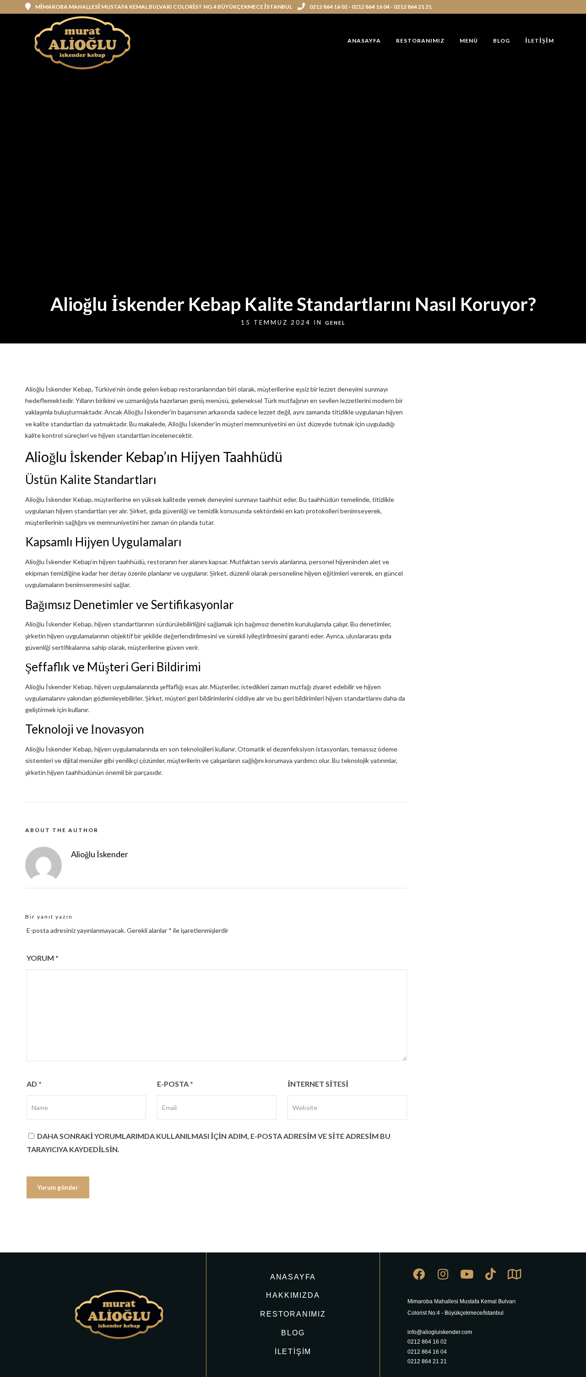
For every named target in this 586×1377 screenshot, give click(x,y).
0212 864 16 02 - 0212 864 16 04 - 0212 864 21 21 (370, 6)
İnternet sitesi (318, 1083)
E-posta (175, 1083)
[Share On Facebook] (22, 1358)
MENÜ (469, 40)
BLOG (501, 40)
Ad (34, 1083)
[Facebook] (419, 1274)
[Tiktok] (490, 1274)
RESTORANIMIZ (420, 40)
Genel (335, 323)
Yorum (43, 957)
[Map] (514, 1274)
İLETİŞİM (539, 40)
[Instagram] (557, 7)
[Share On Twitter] (36, 1358)
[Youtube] (466, 1274)
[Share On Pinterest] (50, 1358)
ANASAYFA (364, 40)
